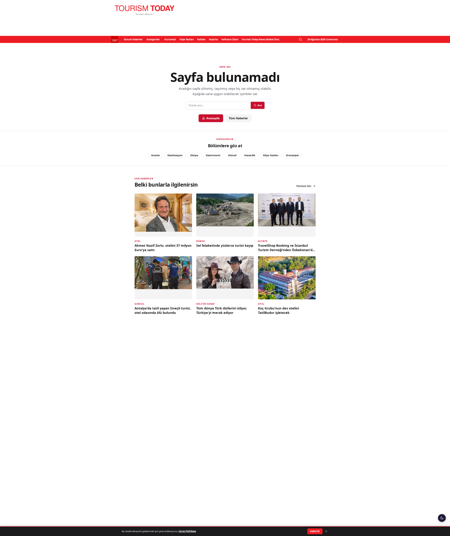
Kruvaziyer (292, 155)
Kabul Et (315, 531)
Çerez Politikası (187, 531)
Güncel (232, 155)
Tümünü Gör (303, 186)
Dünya (194, 155)
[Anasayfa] (144, 10)
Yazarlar (213, 39)
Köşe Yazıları (187, 39)
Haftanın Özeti (229, 39)
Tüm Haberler (238, 118)
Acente (155, 155)
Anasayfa (213, 118)
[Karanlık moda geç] (442, 518)
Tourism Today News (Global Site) (260, 39)
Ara (259, 105)
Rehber (201, 39)
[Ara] (300, 39)
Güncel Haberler (133, 39)
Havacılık (249, 155)
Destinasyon (174, 155)
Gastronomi (213, 155)
